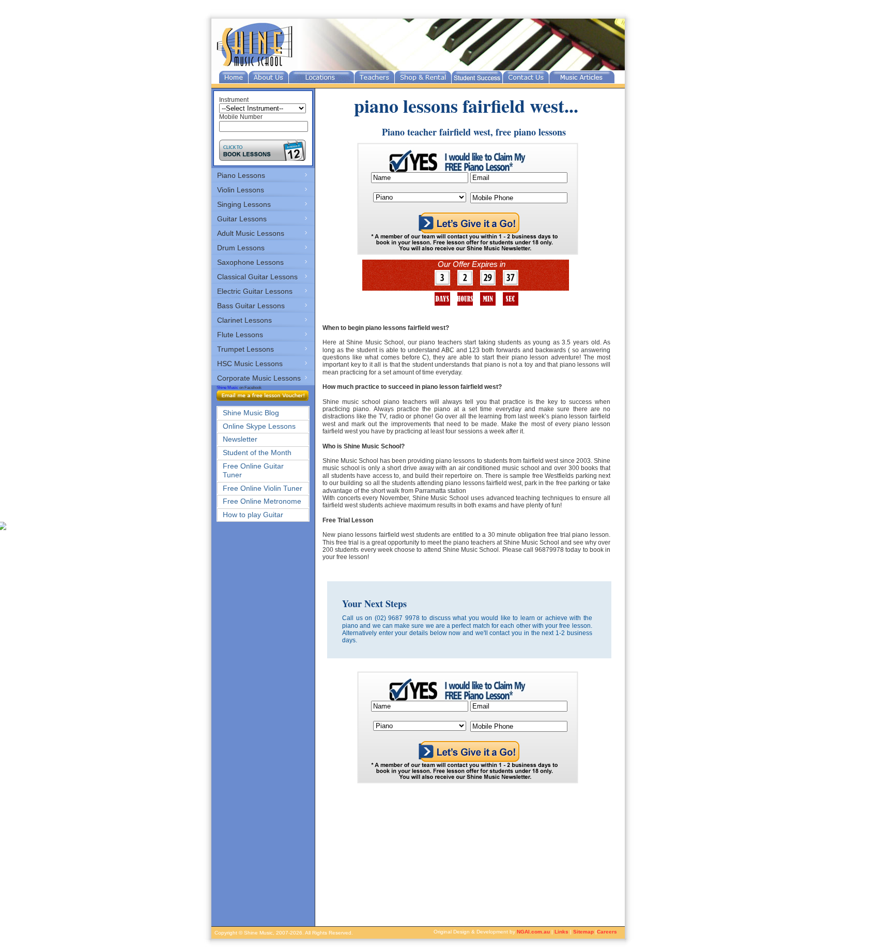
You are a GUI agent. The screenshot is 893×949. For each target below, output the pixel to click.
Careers (607, 932)
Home (233, 77)
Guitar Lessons (242, 219)
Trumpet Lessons (245, 349)
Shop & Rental (423, 77)
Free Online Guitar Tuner (253, 470)
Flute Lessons (240, 334)
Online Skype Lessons (259, 426)
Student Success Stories (477, 77)
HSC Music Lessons (250, 363)
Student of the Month (257, 452)
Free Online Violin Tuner (262, 488)
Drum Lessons (241, 248)
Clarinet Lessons (244, 320)
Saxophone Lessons (250, 262)
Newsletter (240, 439)
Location (321, 77)
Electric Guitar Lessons (254, 291)
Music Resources (581, 77)
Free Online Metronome (262, 501)
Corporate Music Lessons (259, 378)
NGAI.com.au (533, 932)
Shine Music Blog (251, 413)
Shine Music (227, 387)
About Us (268, 77)
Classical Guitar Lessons (257, 277)
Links (561, 932)
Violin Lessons (240, 190)
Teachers (374, 77)
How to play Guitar (253, 514)
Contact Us (526, 77)
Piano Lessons (241, 175)
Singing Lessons (244, 204)
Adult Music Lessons (250, 233)
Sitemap (583, 932)
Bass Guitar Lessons (251, 306)
